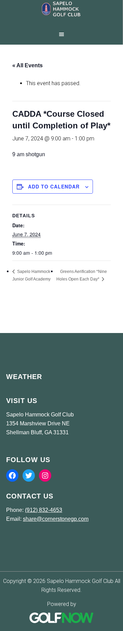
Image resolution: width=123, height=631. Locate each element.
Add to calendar (54, 186)
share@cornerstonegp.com (55, 519)
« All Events (27, 65)
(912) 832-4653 (43, 510)
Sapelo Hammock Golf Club (61, 13)
